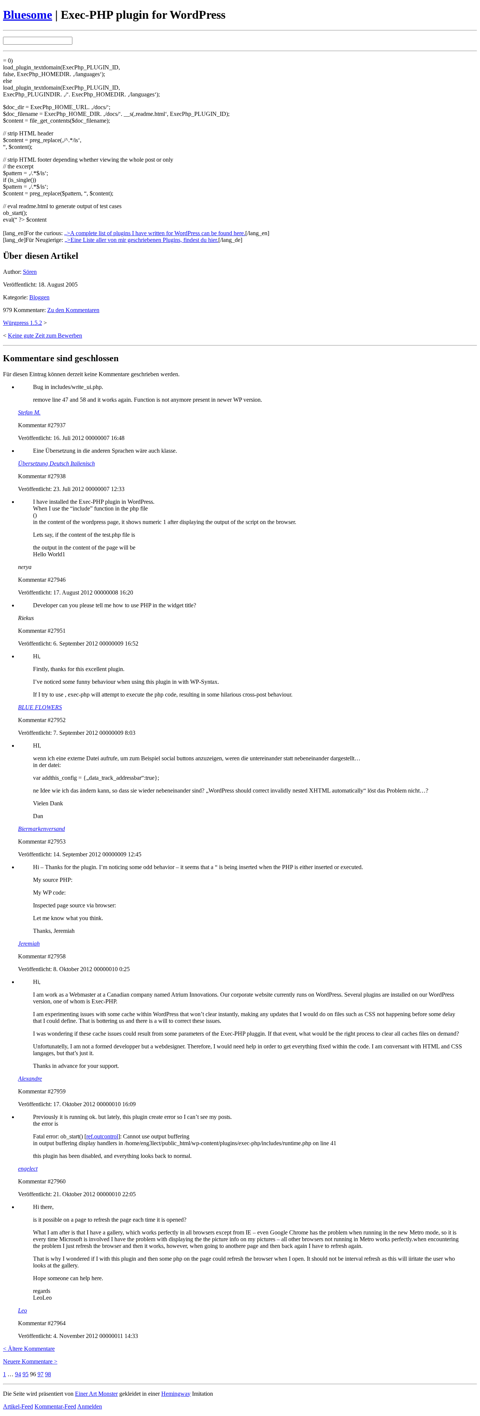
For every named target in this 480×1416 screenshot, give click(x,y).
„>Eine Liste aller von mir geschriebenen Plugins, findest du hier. (141, 240)
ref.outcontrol (102, 1136)
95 (25, 1374)
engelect (28, 1168)
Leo (22, 1310)
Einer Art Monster (96, 1393)
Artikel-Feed (18, 1406)
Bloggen (39, 297)
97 (41, 1374)
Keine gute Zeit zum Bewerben (45, 335)
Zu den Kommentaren (73, 310)
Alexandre (30, 1078)
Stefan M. (29, 412)
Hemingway (175, 1393)
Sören (30, 272)
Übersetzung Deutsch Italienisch (56, 463)
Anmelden (89, 1406)
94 (18, 1374)
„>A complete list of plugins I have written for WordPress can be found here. (154, 233)
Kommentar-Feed (55, 1406)
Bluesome (27, 14)
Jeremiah (29, 943)
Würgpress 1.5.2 (22, 323)
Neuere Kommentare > (30, 1361)
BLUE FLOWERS (40, 707)
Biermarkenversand (41, 829)
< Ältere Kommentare (29, 1348)
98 (48, 1374)
